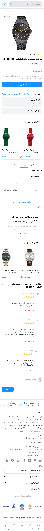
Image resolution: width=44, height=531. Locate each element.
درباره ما (39, 412)
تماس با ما (38, 435)
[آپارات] (35, 466)
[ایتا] (7, 460)
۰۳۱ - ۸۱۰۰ (37, 442)
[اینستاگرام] (18, 460)
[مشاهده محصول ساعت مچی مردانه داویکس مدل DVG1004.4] (30, 137)
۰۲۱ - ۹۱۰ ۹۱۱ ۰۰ (35, 438)
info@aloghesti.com (32, 455)
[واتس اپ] (40, 460)
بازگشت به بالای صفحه (23, 496)
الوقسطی (22, 517)
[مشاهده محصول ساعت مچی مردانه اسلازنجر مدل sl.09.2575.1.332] (30, 257)
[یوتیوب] (35, 460)
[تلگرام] (23, 460)
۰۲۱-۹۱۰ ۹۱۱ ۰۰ (30, 406)
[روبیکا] (12, 460)
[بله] (40, 466)
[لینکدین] (29, 460)
